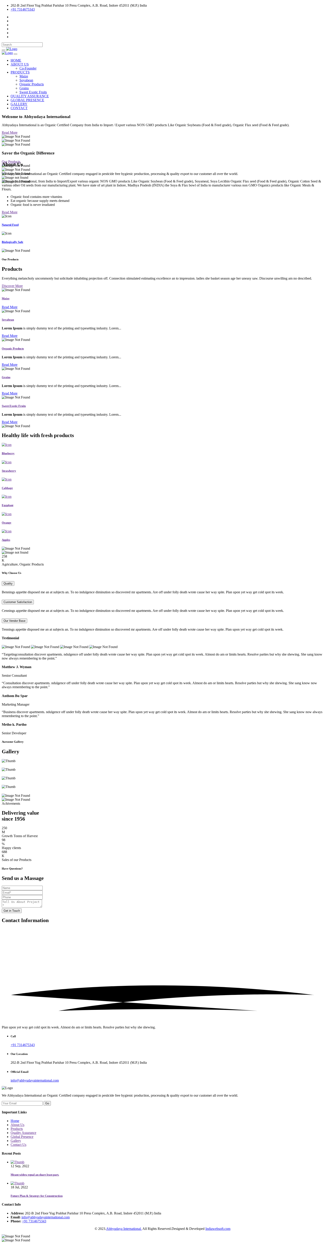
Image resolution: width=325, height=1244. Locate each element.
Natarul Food (10, 224)
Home (15, 1121)
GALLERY (19, 104)
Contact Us (18, 1144)
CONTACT (19, 108)
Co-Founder (27, 68)
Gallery (16, 1141)
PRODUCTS (20, 72)
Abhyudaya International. (124, 1229)
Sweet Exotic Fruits (33, 92)
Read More (9, 132)
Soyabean (26, 80)
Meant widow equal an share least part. (35, 1174)
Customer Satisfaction (18, 602)
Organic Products (31, 84)
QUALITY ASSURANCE (30, 96)
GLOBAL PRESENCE (27, 100)
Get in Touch (12, 910)
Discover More (12, 286)
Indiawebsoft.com (217, 1229)
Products (17, 1129)
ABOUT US (20, 64)
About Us (17, 1125)
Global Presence (22, 1137)
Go (47, 1103)
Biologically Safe (12, 242)
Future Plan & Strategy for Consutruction (37, 1195)
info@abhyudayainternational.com (35, 1080)
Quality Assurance (23, 1133)
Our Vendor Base (14, 620)
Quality (8, 583)
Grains (24, 88)
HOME (16, 60)
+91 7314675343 (23, 9)
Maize (23, 76)
